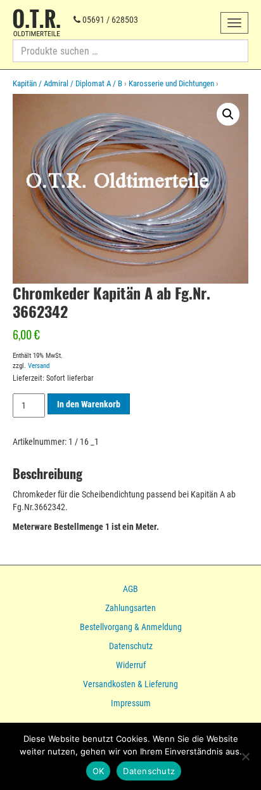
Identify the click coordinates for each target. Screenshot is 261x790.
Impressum (131, 703)
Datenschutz (131, 646)
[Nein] (245, 756)
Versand (38, 366)
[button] (228, 114)
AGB (130, 589)
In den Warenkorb (88, 404)
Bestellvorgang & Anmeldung (131, 627)
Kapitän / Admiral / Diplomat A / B (67, 83)
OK (98, 771)
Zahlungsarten (130, 608)
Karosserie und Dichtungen (171, 83)
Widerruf (131, 665)
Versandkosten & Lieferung (130, 684)
